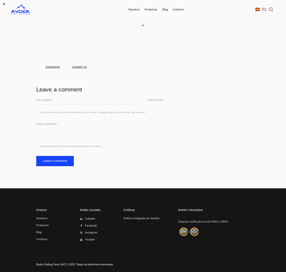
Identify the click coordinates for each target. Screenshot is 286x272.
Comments (52, 67)
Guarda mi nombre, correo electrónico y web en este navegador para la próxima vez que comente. (92, 112)
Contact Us (79, 67)
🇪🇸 (257, 9)
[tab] (52, 67)
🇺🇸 (264, 9)
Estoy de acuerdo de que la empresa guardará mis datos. (71, 146)
